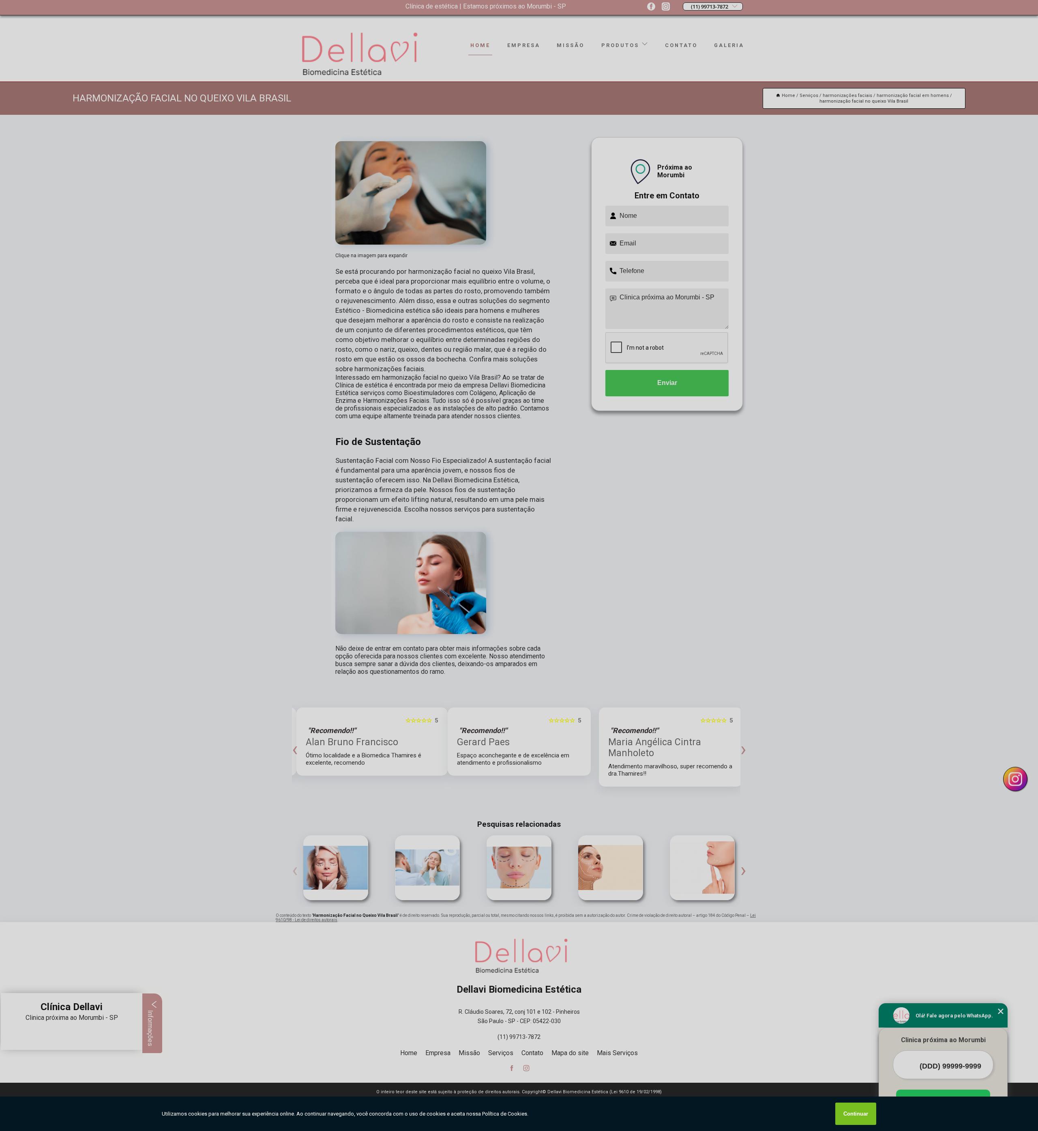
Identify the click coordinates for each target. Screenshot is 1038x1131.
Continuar (855, 1114)
